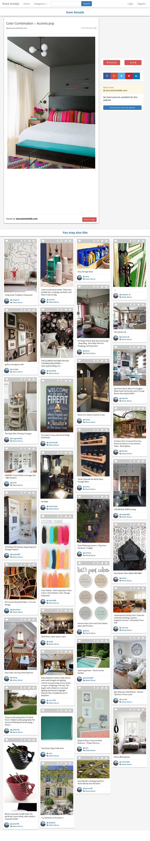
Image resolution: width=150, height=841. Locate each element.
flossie (87, 420)
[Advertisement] (51, 190)
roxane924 (125, 762)
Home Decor (18, 302)
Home (26, 3)
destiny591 (89, 678)
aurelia (124, 699)
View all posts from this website (122, 107)
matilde (15, 369)
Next (132, 62)
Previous (112, 62)
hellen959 (52, 600)
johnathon (16, 609)
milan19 (124, 398)
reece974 (52, 700)
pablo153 (15, 730)
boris (87, 631)
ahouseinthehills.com (17, 28)
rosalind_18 (125, 294)
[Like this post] (7, 241)
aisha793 (15, 824)
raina (87, 276)
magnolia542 (17, 438)
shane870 (52, 371)
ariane (124, 578)
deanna (124, 451)
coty (50, 753)
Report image (89, 219)
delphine (52, 822)
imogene (15, 300)
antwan (88, 553)
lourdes (51, 299)
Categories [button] (39, 3)
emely (14, 677)
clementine (53, 506)
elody (50, 641)
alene (87, 351)
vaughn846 (125, 514)
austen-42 (125, 337)
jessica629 (16, 554)
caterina (124, 627)
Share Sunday (10, 3)
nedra (87, 486)
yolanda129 (53, 442)
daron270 (88, 788)
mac (86, 748)
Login (130, 3)
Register (142, 3)
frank (14, 483)
